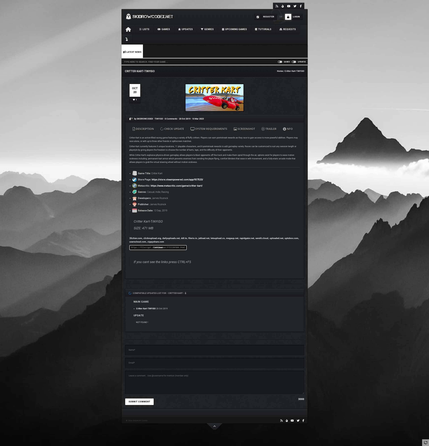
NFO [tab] (289, 129)
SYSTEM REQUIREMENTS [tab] (211, 129)
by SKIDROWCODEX (143, 119)
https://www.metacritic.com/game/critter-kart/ (177, 185)
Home (280, 71)
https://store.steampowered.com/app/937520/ (177, 179)
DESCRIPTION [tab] (144, 129)
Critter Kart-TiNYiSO (146, 308)
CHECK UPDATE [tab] (174, 129)
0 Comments (171, 119)
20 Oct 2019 (184, 119)
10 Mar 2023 (198, 119)
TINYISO (159, 119)
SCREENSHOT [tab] (246, 129)
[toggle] (425, 442)
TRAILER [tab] (271, 129)
